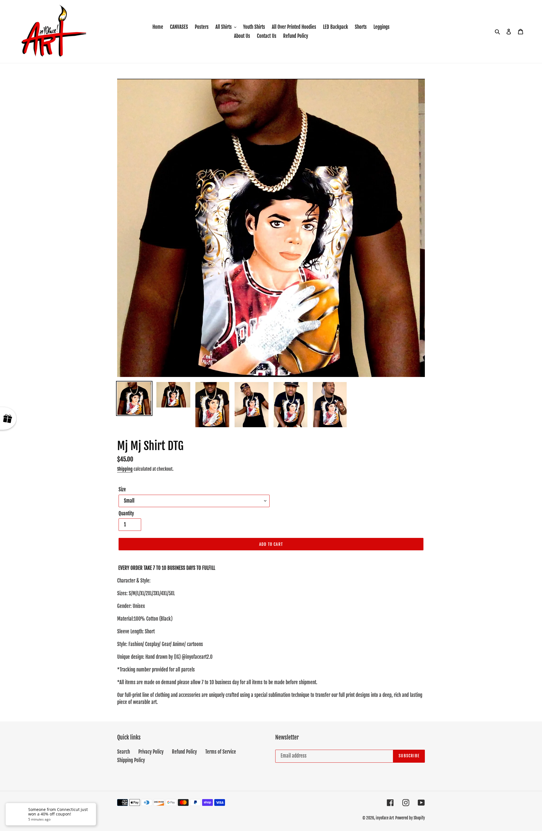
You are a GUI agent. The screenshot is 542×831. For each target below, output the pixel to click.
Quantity (126, 513)
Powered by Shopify (410, 817)
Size (122, 489)
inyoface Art (385, 817)
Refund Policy (184, 752)
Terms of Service (220, 752)
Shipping (125, 469)
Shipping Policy (131, 760)
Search (123, 752)
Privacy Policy (150, 752)
